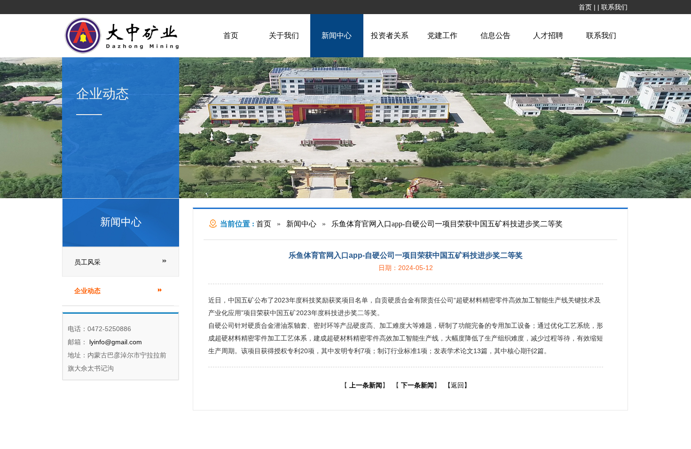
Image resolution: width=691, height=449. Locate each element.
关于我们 (284, 35)
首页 (585, 7)
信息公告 (495, 35)
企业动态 (87, 290)
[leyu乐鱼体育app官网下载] (124, 52)
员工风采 (87, 262)
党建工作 (442, 35)
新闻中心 (337, 35)
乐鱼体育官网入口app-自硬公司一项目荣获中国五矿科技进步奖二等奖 (447, 224)
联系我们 (614, 7)
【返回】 (457, 385)
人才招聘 (548, 35)
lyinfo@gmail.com (114, 342)
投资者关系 (389, 35)
